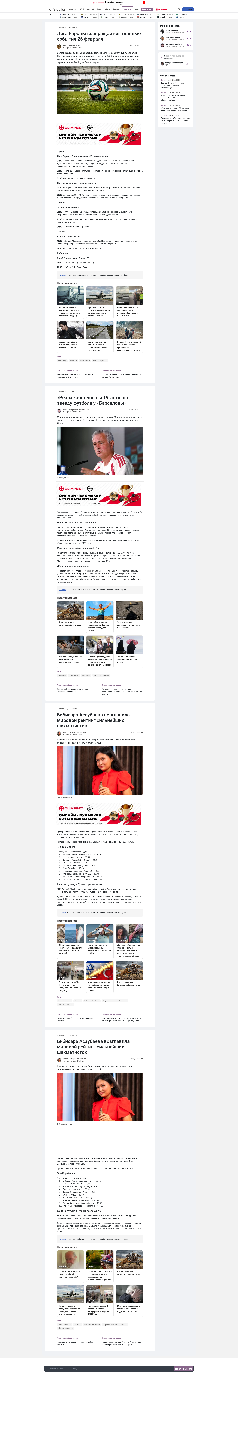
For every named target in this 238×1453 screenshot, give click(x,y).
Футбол (73, 9)
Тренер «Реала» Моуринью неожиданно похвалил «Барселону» (172, 85)
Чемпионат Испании (101, 675)
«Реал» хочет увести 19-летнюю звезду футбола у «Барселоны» (175, 109)
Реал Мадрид (74, 675)
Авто (136, 9)
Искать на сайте (183, 1369)
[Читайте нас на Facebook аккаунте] (46, 1411)
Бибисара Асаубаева (92, 1001)
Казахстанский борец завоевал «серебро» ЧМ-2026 (75, 1019)
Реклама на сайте (119, 1438)
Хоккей (90, 9)
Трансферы (86, 675)
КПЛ (82, 9)
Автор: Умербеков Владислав (76, 409)
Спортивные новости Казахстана (115, 1001)
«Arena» (63, 275)
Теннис (116, 9)
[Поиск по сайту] (174, 9)
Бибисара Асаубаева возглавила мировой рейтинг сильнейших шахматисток (175, 120)
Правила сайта (135, 1438)
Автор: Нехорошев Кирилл (74, 732)
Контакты (106, 1438)
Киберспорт (62, 361)
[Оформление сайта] (178, 9)
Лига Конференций (100, 361)
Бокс (99, 9)
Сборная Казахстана (65, 1004)
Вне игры (147, 9)
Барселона (62, 675)
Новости (127, 9)
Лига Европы (85, 361)
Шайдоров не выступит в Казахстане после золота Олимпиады (121, 375)
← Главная (61, 27)
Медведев (73, 361)
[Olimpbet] (161, 9)
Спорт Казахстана (64, 1001)
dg (193, 1410)
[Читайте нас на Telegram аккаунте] (56, 1411)
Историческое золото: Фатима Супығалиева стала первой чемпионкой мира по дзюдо (121, 1019)
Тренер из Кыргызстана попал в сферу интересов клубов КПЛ (74, 690)
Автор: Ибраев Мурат (72, 45)
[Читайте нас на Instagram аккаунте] (51, 1411)
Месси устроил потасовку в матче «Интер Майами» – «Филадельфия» (173, 97)
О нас (97, 1438)
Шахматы (77, 1001)
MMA (107, 9)
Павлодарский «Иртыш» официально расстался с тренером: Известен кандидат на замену (122, 691)
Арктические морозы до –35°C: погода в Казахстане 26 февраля (75, 375)
